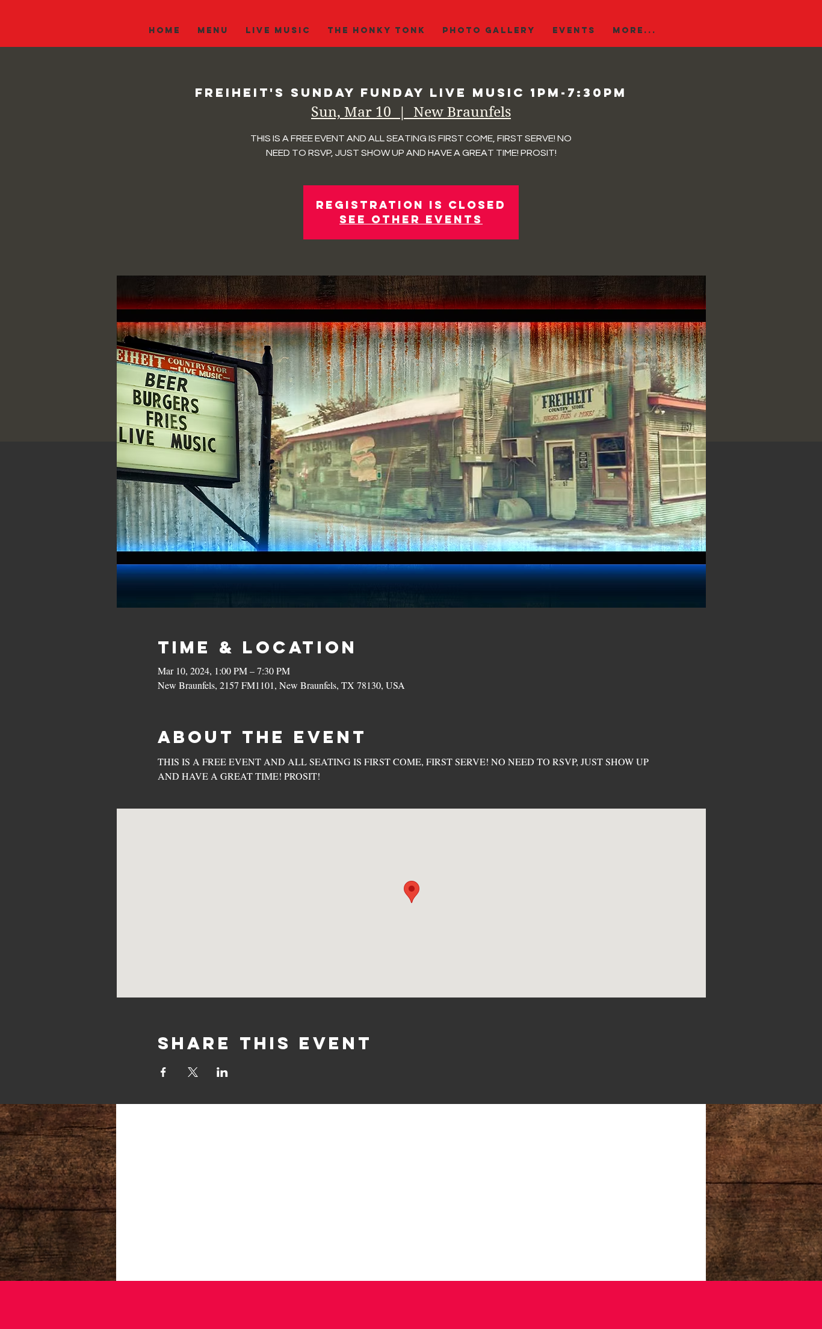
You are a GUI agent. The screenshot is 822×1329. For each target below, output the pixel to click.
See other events (411, 219)
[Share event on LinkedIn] (222, 1072)
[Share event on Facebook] (163, 1072)
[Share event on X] (193, 1072)
